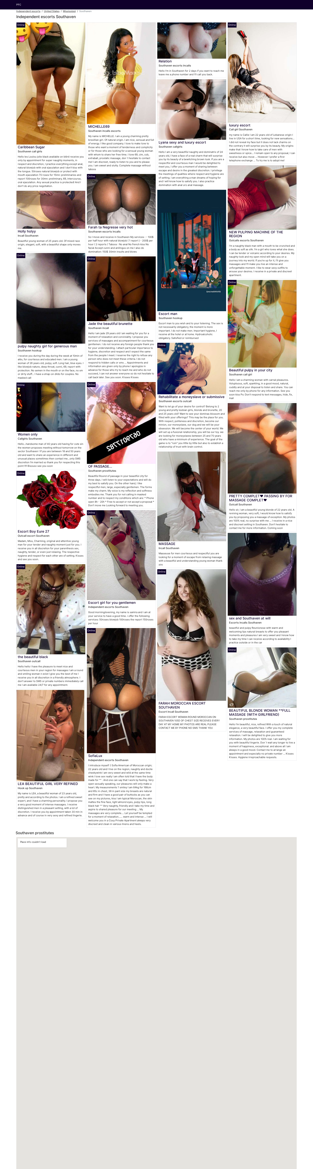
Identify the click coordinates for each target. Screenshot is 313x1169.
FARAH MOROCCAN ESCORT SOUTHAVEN (182, 705)
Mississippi (69, 11)
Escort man (168, 314)
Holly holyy (27, 231)
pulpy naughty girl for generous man (47, 346)
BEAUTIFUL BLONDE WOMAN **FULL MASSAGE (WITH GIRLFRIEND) (260, 712)
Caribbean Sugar (31, 147)
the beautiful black (33, 657)
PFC (18, 4)
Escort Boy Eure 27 (33, 531)
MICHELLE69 (99, 126)
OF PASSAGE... (100, 466)
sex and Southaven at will (249, 618)
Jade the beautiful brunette (110, 324)
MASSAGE (167, 544)
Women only (28, 434)
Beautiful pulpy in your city (250, 370)
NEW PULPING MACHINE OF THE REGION (256, 234)
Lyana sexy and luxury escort (182, 142)
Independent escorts (28, 11)
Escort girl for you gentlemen (112, 603)
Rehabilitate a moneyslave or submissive (191, 397)
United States (52, 11)
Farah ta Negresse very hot (110, 227)
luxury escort (239, 125)
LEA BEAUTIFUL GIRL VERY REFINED (48, 784)
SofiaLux (95, 756)
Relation (165, 61)
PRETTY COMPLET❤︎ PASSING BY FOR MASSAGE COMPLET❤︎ (260, 498)
